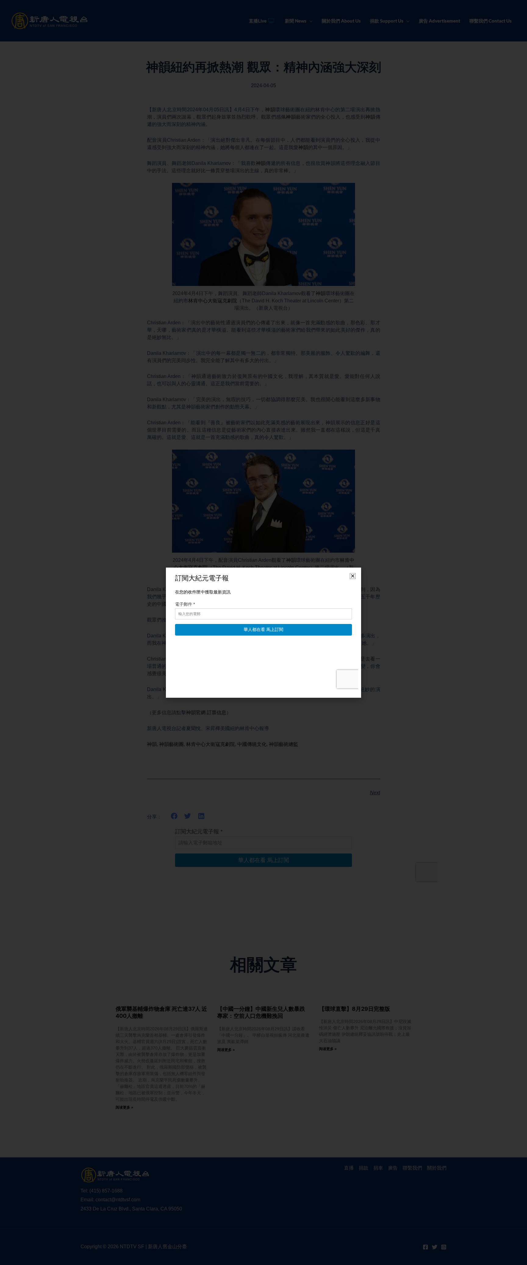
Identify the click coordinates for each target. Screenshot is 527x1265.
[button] (352, 576)
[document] (263, 632)
